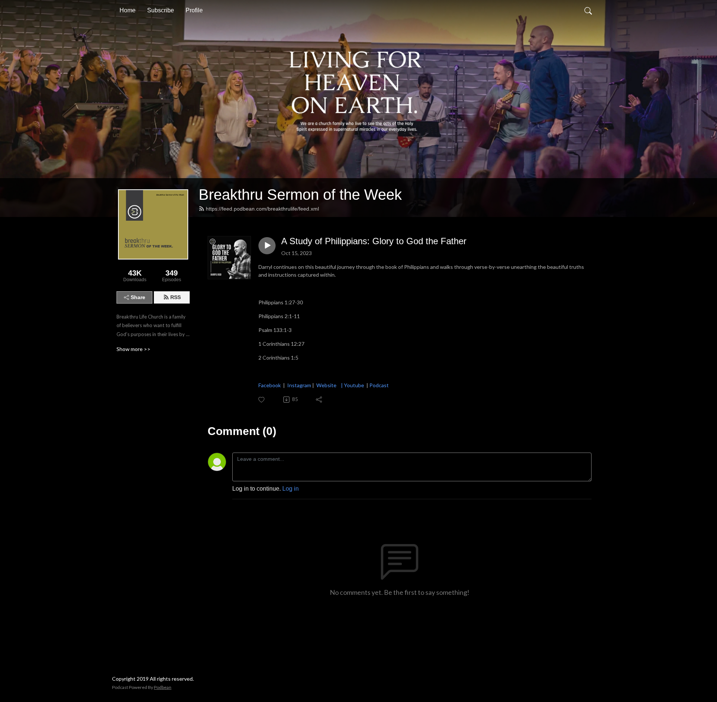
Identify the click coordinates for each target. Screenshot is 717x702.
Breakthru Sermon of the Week (300, 194)
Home (128, 10)
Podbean (162, 687)
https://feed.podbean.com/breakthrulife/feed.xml (262, 209)
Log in (290, 488)
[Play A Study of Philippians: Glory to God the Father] (267, 245)
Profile (194, 10)
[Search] (588, 10)
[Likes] (262, 400)
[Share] (319, 399)
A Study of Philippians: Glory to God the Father (373, 241)
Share (138, 297)
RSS (175, 297)
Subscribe (160, 10)
